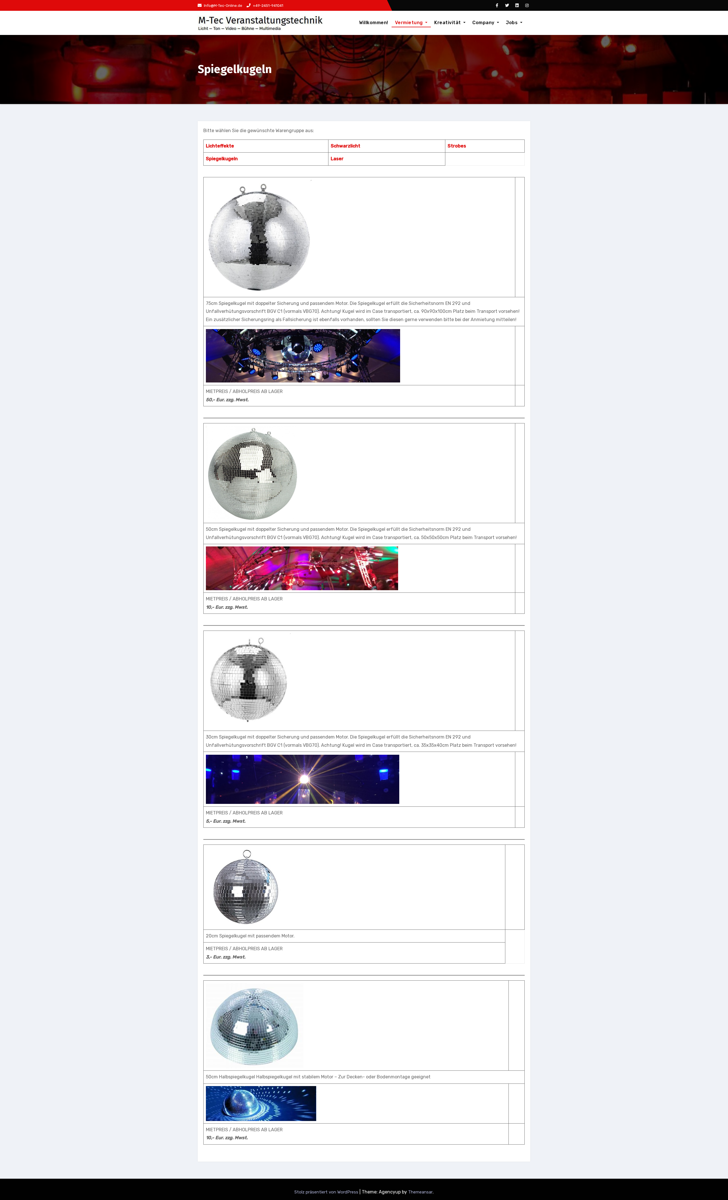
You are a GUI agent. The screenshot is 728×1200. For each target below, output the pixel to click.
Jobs (512, 22)
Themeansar (420, 1192)
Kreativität (448, 22)
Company (484, 22)
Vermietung (409, 22)
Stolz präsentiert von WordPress (326, 1192)
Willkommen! (373, 22)
